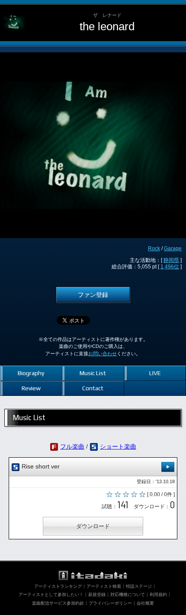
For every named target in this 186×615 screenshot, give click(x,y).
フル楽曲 (72, 446)
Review (31, 388)
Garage (173, 248)
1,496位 (169, 267)
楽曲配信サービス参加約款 (58, 603)
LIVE (155, 373)
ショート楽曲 (118, 446)
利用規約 (158, 594)
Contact (92, 388)
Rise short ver (40, 466)
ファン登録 (93, 294)
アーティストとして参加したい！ (51, 594)
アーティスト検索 (104, 586)
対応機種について (127, 594)
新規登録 (97, 594)
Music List (93, 373)
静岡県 (171, 260)
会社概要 (145, 603)
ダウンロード (93, 526)
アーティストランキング (58, 586)
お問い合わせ (102, 353)
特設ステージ (139, 586)
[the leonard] (14, 11)
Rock (154, 248)
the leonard (107, 26)
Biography (31, 373)
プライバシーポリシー (110, 603)
